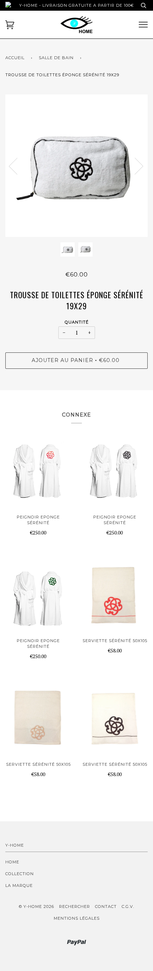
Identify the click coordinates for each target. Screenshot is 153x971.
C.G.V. (128, 906)
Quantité (77, 322)
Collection (19, 873)
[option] (76, 165)
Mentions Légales (77, 918)
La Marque (19, 885)
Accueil (15, 57)
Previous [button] (17, 166)
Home (12, 861)
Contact (106, 906)
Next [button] (135, 166)
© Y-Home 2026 (36, 906)
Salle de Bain (56, 57)
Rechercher (74, 906)
